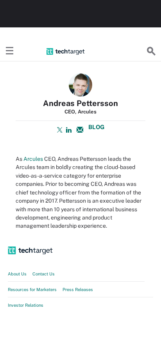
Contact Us (43, 274)
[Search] (151, 51)
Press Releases (78, 289)
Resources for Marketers (32, 289)
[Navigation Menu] (10, 51)
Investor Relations (25, 305)
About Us (17, 274)
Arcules (33, 159)
